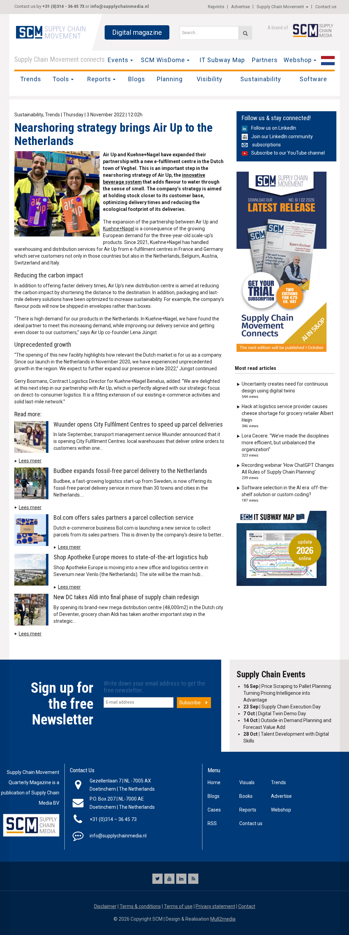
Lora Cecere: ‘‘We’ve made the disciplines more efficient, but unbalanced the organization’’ (285, 442)
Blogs (136, 79)
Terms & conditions (140, 906)
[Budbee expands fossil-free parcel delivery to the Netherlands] (33, 484)
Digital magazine (137, 32)
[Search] (245, 33)
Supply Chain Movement (280, 6)
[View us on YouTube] (169, 879)
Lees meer (30, 460)
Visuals (247, 782)
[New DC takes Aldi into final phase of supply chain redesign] (33, 611)
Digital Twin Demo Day (274, 713)
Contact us (325, 6)
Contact (246, 906)
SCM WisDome (163, 59)
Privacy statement (215, 906)
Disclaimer (105, 906)
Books (246, 796)
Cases (214, 809)
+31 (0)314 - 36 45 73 (63, 6)
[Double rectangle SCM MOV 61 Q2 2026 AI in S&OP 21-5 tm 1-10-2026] (282, 262)
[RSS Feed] (193, 879)
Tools (60, 79)
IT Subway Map (222, 59)
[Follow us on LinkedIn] (181, 879)
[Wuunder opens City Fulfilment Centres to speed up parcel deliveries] (33, 438)
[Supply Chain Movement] (50, 31)
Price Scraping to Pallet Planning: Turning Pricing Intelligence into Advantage (287, 693)
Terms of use (178, 906)
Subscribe (190, 702)
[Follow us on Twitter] (157, 879)
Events (118, 59)
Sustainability (260, 79)
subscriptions (266, 144)
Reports (99, 79)
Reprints (216, 6)
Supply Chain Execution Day (282, 706)
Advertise (240, 6)
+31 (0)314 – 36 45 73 (113, 819)
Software (313, 79)
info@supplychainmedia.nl (119, 6)
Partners (265, 59)
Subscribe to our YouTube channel (288, 153)
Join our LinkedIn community (282, 136)
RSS (212, 823)
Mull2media (223, 919)
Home (214, 782)
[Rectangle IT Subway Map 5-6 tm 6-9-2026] (282, 548)
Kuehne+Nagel (118, 228)
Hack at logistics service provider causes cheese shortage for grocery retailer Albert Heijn (287, 413)
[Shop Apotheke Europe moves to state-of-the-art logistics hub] (33, 571)
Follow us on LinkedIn (273, 128)
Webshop (298, 59)
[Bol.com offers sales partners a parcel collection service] (33, 531)
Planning (170, 79)
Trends (30, 79)
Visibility (210, 79)
